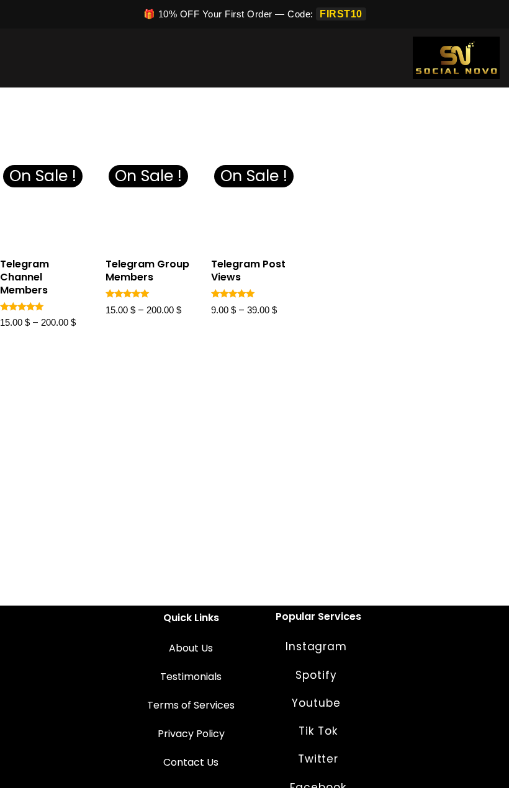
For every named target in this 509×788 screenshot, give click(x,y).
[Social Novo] (456, 58)
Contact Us (190, 762)
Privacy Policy (191, 734)
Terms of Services (191, 705)
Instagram (318, 646)
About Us (191, 648)
